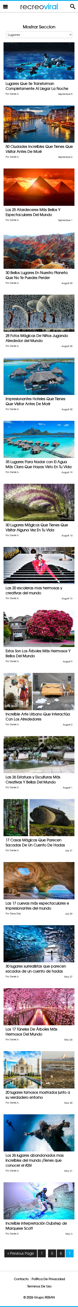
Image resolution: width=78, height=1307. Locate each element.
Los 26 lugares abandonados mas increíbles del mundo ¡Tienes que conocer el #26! (35, 1160)
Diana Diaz (15, 913)
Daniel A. (14, 94)
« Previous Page (20, 1253)
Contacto (21, 1279)
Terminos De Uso (39, 1286)
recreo (39, 6)
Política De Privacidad (48, 1279)
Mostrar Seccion (39, 26)
